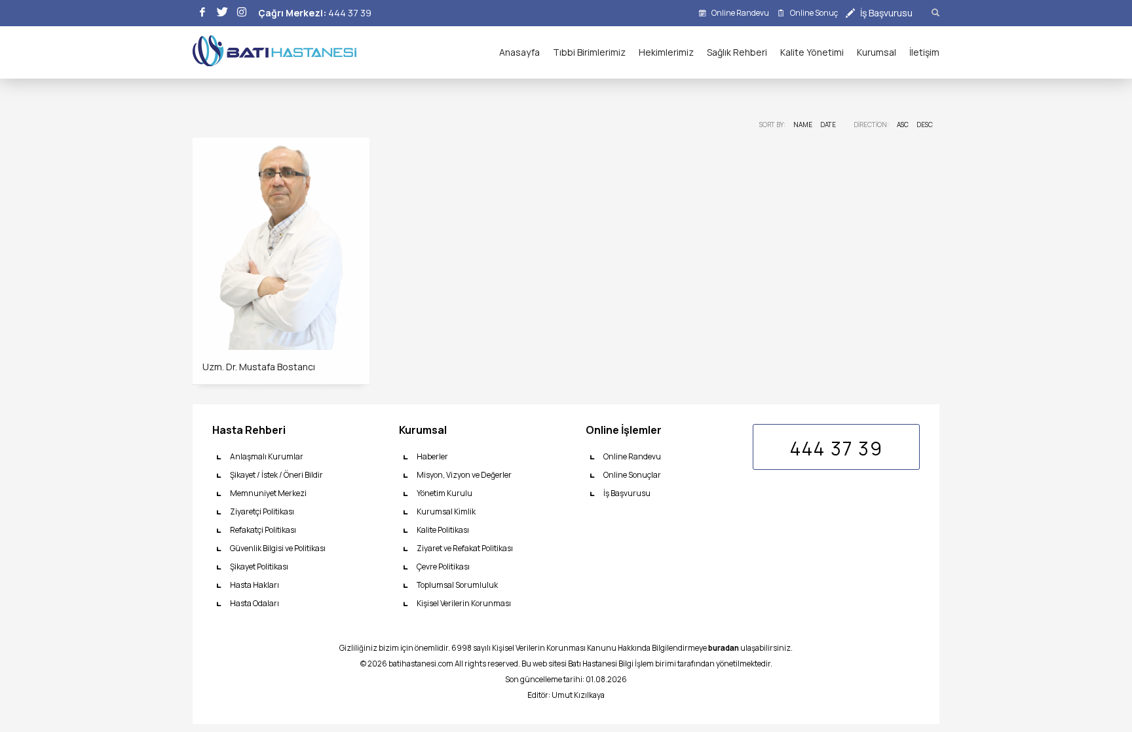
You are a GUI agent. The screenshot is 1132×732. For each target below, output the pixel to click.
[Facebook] (202, 13)
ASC (903, 124)
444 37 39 (349, 13)
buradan (723, 648)
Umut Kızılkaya (578, 695)
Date (828, 124)
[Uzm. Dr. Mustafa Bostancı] (281, 244)
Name (802, 124)
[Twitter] (222, 13)
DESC (924, 124)
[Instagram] (242, 13)
